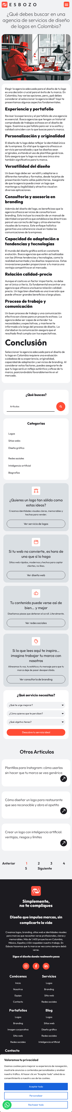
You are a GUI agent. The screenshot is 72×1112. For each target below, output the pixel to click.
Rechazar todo (36, 1104)
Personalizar (36, 1095)
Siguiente (45, 868)
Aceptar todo (36, 1086)
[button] (66, 4)
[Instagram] (26, 966)
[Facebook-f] (36, 966)
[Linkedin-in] (46, 966)
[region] (36, 1083)
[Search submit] (60, 406)
